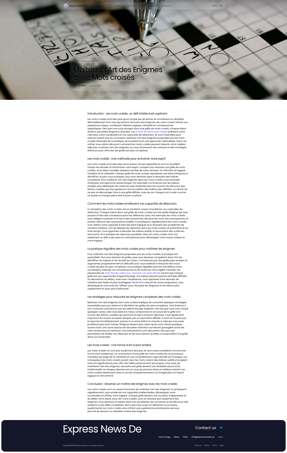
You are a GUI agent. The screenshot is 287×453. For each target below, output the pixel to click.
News (176, 437)
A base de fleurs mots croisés (151, 131)
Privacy (207, 445)
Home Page (164, 437)
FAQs (185, 437)
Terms (214, 445)
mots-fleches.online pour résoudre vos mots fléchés (132, 273)
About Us (198, 445)
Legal (221, 445)
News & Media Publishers (87, 61)
